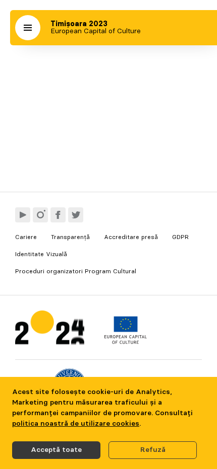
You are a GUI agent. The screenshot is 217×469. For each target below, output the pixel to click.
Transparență (70, 237)
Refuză (153, 449)
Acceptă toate (56, 449)
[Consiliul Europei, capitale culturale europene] (125, 342)
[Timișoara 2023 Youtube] (22, 214)
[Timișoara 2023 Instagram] (40, 214)
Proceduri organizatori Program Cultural (75, 271)
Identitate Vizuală (41, 254)
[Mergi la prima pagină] (49, 329)
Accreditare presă (131, 237)
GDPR (180, 237)
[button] (27, 27)
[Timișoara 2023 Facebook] (58, 214)
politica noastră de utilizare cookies (75, 423)
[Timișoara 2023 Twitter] (75, 214)
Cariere (26, 237)
